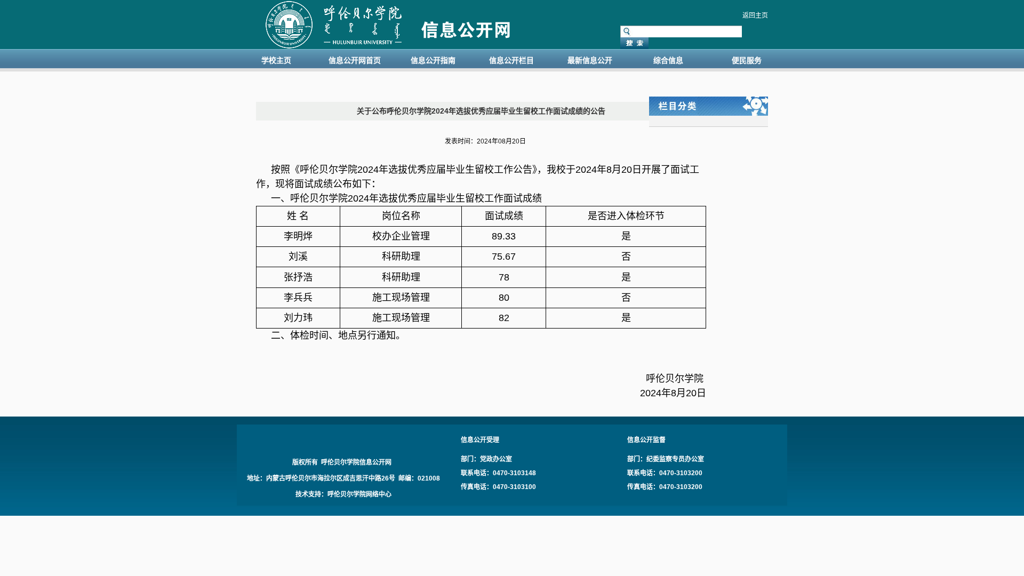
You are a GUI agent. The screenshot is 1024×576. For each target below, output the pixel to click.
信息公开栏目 (511, 61)
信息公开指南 (433, 61)
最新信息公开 (589, 61)
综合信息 (668, 61)
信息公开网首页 (355, 61)
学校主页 (276, 61)
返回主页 (755, 15)
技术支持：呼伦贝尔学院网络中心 (343, 494)
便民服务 (747, 61)
